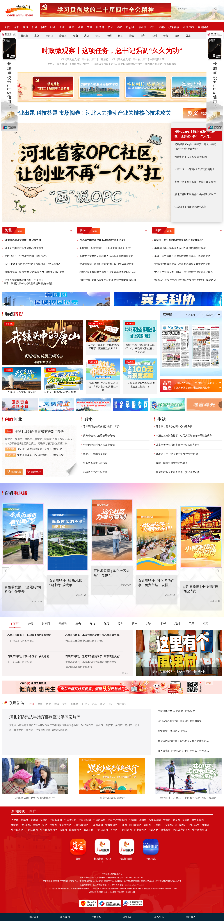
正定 (188, 35)
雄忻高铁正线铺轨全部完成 (172, 731)
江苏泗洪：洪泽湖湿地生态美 (190, 207)
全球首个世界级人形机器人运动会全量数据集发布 (106, 256)
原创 (25, 27)
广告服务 (96, 917)
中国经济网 (70, 820)
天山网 (147, 825)
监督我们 (128, 917)
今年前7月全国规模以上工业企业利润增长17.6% (105, 248)
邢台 (131, 35)
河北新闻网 (140, 829)
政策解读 (173, 27)
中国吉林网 (193, 825)
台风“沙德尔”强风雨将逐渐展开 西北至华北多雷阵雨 (108, 280)
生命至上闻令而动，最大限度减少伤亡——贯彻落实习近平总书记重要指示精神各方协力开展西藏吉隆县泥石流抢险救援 (112, 64)
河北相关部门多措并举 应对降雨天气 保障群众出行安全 (34, 272)
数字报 (167, 314)
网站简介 (33, 917)
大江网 (63, 829)
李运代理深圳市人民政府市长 (99, 444)
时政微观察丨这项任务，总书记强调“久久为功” (112, 50)
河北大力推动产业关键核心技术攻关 (24, 248)
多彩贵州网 (65, 825)
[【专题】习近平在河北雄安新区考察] (99, 87)
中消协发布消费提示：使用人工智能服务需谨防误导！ (185, 435)
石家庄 (24, 35)
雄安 (176, 35)
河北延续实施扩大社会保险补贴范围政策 (180, 721)
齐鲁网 (113, 829)
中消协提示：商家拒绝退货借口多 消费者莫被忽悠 (107, 264)
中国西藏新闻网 (48, 829)
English (130, 27)
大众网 (176, 820)
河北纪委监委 (147, 888)
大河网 (166, 820)
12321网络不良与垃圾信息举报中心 (103, 888)
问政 (44, 27)
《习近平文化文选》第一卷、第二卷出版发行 (84, 59)
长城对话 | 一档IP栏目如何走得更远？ (194, 169)
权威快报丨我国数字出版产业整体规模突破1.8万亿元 (108, 272)
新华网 (24, 820)
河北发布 (188, 27)
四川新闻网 (135, 825)
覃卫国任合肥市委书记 (95, 454)
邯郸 (143, 35)
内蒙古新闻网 (81, 825)
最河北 (142, 27)
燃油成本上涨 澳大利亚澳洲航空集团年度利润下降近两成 (185, 280)
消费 (120, 27)
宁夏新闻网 (97, 825)
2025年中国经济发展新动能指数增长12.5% (102, 240)
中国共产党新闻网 (117, 820)
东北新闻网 (155, 820)
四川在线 (180, 825)
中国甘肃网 (126, 829)
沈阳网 (142, 820)
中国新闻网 (56, 820)
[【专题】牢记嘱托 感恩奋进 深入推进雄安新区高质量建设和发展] (145, 87)
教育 (71, 27)
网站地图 (190, 917)
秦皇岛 (63, 35)
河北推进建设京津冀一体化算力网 (23, 240)
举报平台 (159, 917)
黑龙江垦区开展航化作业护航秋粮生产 (195, 194)
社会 (34, 27)
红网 (45, 825)
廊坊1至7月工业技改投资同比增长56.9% (26, 256)
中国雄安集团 (199, 829)
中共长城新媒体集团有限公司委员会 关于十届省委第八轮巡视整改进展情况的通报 (28, 282)
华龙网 (15, 825)
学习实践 (203, 27)
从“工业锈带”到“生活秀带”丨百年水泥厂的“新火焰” (32, 264)
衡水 (120, 35)
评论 (62, 27)
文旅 (89, 27)
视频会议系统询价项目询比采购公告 (192, 387)
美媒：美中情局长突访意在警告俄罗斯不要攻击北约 (182, 256)
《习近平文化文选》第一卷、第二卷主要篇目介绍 (137, 59)
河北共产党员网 (181, 829)
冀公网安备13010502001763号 (165, 888)
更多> (125, 673)
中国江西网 (32, 829)
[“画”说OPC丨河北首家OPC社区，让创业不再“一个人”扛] (86, 172)
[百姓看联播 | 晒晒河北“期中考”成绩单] (23, 534)
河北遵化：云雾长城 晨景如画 (190, 157)
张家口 (49, 35)
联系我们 (65, 917)
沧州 (109, 35)
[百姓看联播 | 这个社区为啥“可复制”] (67, 540)
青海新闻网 (111, 825)
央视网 (34, 820)
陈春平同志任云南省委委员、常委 (101, 426)
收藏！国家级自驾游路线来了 (172, 463)
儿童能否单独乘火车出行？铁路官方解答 (178, 444)
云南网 (157, 825)
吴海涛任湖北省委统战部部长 (99, 435)
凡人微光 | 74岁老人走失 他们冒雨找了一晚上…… (184, 750)
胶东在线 (88, 829)
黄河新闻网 (198, 820)
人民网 (15, 820)
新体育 (100, 27)
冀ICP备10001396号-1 (90, 881)
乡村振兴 (121, 704)
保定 (98, 35)
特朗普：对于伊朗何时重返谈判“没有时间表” (178, 240)
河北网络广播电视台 (160, 829)
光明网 (43, 820)
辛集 (165, 35)
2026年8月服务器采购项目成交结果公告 (194, 383)
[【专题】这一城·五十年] (191, 87)
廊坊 (86, 35)
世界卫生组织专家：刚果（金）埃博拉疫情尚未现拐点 (183, 272)
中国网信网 (99, 820)
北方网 (133, 820)
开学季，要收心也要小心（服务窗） (175, 426)
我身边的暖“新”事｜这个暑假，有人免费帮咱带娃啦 (184, 741)
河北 (16, 27)
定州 (154, 35)
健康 (80, 27)
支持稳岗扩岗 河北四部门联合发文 (176, 711)
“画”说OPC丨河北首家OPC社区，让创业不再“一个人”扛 (194, 134)
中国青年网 (85, 820)
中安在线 (168, 825)
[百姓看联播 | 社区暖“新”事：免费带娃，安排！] (112, 530)
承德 (36, 35)
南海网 (36, 825)
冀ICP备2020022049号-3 (108, 881)
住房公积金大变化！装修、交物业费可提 (178, 472)
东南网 (186, 820)
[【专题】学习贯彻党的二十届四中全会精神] (53, 87)
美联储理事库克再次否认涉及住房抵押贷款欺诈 (180, 248)
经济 (53, 27)
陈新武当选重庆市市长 (95, 463)
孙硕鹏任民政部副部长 (95, 472)
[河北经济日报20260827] (175, 346)
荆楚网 (53, 825)
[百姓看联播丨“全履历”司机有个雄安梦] (201, 537)
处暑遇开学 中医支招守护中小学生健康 (177, 454)
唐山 (75, 35)
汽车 (153, 27)
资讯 (110, 27)
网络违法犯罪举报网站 (80, 888)
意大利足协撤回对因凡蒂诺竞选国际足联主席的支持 (182, 264)
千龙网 (123, 825)
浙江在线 (26, 825)
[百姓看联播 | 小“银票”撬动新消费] (156, 540)
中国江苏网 (17, 829)
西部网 (205, 825)
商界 (162, 27)
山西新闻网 (75, 829)
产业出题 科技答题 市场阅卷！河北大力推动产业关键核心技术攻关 (92, 113)
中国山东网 (102, 829)
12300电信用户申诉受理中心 (58, 888)
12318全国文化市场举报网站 (129, 888)
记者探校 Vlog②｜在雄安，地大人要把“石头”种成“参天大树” (195, 146)
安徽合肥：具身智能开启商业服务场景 (195, 182)
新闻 (7, 27)
